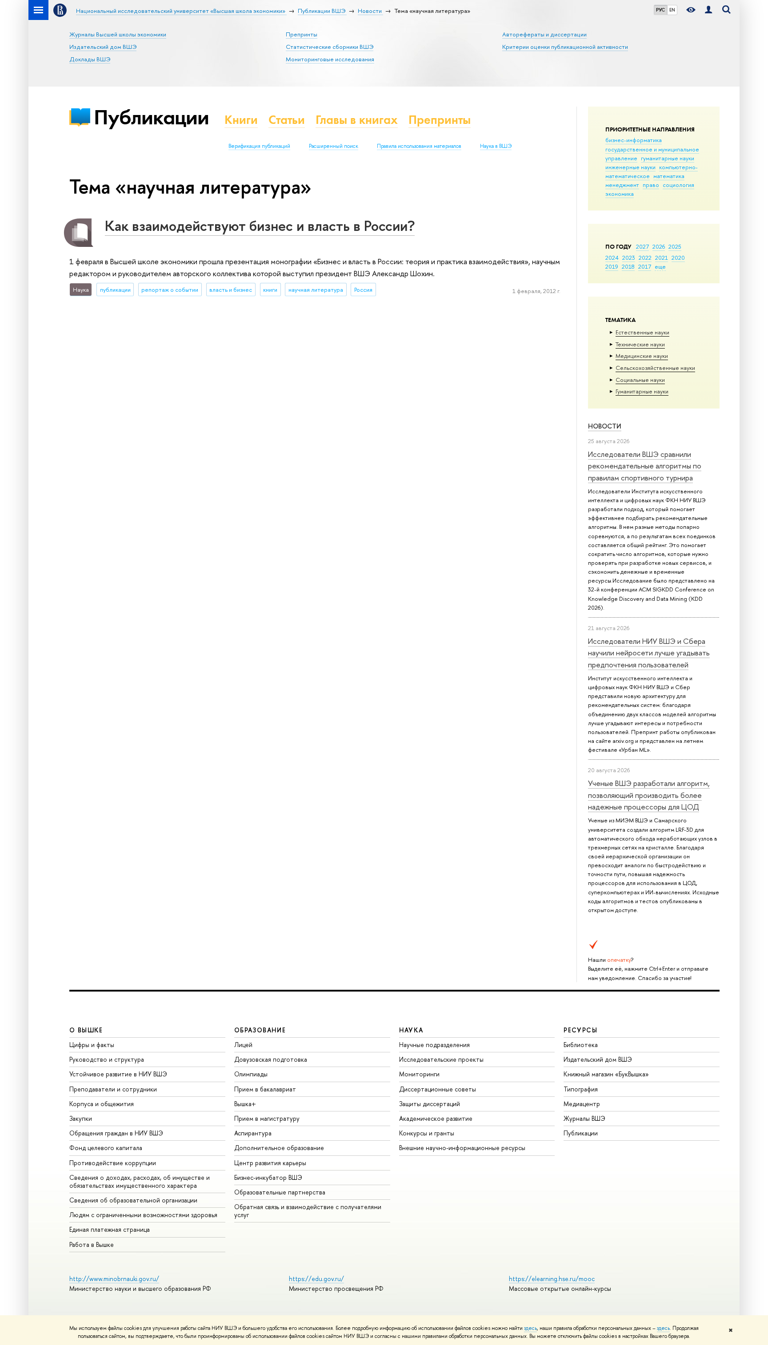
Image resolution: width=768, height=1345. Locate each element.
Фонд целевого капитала (105, 1147)
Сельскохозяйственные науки (655, 368)
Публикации (151, 117)
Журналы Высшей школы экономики (117, 34)
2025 (674, 246)
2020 (678, 258)
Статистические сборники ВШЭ (329, 47)
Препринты (301, 34)
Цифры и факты (91, 1044)
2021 (661, 258)
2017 (644, 266)
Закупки (80, 1118)
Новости (604, 426)
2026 (658, 246)
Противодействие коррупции (112, 1163)
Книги (241, 119)
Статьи (286, 119)
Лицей (243, 1044)
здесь (530, 1328)
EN (672, 10)
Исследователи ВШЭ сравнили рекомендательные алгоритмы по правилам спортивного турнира (644, 466)
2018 (628, 266)
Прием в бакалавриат (265, 1089)
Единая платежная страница (109, 1229)
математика (668, 176)
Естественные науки (642, 332)
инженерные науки (630, 167)
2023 (628, 258)
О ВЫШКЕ (86, 1030)
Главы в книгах (357, 119)
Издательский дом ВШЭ (102, 47)
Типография (581, 1089)
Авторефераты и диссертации (544, 34)
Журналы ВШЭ (584, 1118)
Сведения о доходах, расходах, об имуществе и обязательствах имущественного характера (139, 1181)
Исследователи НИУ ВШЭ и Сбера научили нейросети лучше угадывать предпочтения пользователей (649, 653)
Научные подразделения (434, 1044)
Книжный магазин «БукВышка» (606, 1074)
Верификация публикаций (259, 146)
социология (678, 185)
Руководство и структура (106, 1059)
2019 (611, 266)
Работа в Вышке (91, 1244)
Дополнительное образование (279, 1147)
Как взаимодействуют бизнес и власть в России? (260, 225)
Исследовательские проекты (441, 1059)
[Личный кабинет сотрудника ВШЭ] (708, 10)
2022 (645, 258)
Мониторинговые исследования (330, 59)
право (651, 185)
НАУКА (411, 1030)
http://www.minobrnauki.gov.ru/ (114, 1278)
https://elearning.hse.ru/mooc (552, 1278)
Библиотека (581, 1044)
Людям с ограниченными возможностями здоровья (143, 1214)
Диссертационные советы (437, 1089)
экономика (619, 194)
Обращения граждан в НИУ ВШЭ (116, 1133)
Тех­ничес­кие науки (640, 344)
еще (660, 266)
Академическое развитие (435, 1118)
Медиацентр (582, 1103)
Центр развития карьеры (270, 1163)
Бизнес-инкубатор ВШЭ (268, 1177)
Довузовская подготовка (270, 1059)
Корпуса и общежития (101, 1103)
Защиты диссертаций (429, 1103)
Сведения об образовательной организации (133, 1200)
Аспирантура (253, 1133)
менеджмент (622, 185)
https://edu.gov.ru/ (316, 1278)
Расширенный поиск (333, 146)
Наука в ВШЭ (496, 146)
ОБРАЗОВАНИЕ (260, 1030)
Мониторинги (419, 1074)
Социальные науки (640, 380)
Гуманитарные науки (642, 391)
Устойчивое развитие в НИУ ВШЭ (118, 1074)
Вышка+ (245, 1103)
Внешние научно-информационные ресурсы (462, 1147)
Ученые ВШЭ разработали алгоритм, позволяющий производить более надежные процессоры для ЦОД (649, 795)
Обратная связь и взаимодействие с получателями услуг (307, 1210)
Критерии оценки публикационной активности (565, 47)
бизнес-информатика (633, 140)
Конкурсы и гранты (426, 1133)
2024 (612, 258)
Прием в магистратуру (267, 1118)
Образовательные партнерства (279, 1192)
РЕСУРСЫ (580, 1030)
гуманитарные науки (667, 158)
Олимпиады (251, 1074)
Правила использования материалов (419, 146)
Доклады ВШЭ (89, 59)
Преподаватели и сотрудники (113, 1089)
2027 (642, 246)
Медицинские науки (642, 356)
